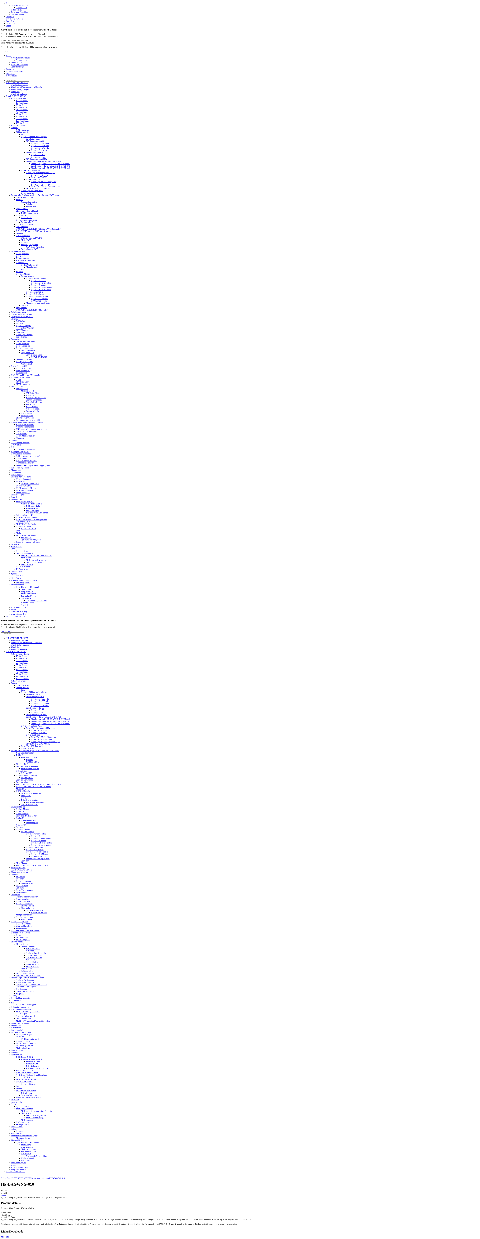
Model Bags (26, 589)
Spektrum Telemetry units (31, 540)
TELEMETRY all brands (26, 535)
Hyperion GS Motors (39, 299)
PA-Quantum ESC (23, 486)
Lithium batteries (22, 132)
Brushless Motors (18, 251)
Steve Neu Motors (18, 578)
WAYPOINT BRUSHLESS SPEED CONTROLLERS (38, 229)
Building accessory (18, 312)
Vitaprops (20, 438)
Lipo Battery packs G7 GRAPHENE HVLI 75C (50, 166)
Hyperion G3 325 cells (40, 143)
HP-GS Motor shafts (39, 301)
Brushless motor (27, 276)
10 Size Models (22, 101)
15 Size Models (22, 103)
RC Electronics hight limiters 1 (28, 456)
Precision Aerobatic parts (21, 477)
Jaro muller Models (28, 596)
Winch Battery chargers (20, 89)
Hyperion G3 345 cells (40, 148)
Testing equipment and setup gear (24, 580)
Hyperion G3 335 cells (40, 146)
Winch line (15, 92)
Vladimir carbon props (25, 427)
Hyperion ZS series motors (41, 287)
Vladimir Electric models (36, 398)
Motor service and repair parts (38, 303)
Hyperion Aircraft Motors (36, 278)
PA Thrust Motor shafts (30, 483)
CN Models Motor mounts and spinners (31, 429)
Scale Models (16, 546)
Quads (18, 380)
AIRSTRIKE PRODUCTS (17, 83)
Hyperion (24, 242)
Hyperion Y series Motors (41, 290)
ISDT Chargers (22, 330)
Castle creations (22, 227)
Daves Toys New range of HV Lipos (40, 173)
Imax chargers (21, 337)
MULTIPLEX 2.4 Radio (26, 524)
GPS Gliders (16, 445)
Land (18, 531)
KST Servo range (23, 567)
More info (5, 1237)
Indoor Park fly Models (20, 468)
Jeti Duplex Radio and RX (31, 504)
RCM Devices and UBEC (31, 238)
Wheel (13, 609)
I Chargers (20, 323)
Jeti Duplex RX (32, 508)
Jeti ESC (19, 200)
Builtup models (27, 415)
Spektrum (20, 332)
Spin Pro (29, 204)
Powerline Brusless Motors (26, 260)
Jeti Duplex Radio (33, 506)
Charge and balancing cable (22, 317)
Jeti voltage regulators (29, 245)
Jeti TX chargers (32, 510)
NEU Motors (21, 269)
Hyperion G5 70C (38, 157)
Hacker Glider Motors (29, 265)
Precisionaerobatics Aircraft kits (28, 420)
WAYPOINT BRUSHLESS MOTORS (32, 310)
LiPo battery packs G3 (35, 141)
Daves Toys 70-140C (39, 175)
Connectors (15, 339)
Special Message (17, 14)
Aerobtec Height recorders (26, 460)
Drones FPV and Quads (20, 377)
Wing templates (27, 591)
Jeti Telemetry (26, 537)
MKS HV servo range (35, 562)
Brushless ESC (27, 222)
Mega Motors (21, 308)
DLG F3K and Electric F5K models (25, 375)
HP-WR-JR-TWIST (39, 357)
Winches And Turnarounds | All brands (26, 87)
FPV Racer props (23, 384)
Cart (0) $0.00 (6, 631)
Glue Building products (20, 442)
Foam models (26, 413)
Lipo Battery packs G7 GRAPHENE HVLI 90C (50, 168)
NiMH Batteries (22, 130)
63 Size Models (22, 114)
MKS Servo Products (24, 553)
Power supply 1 (17, 474)
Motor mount (16, 470)
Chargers (14, 319)
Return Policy (16, 10)
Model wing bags (23, 492)
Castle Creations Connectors (27, 341)
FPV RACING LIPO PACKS (38, 188)
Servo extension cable (34, 355)
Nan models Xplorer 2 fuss (36, 600)
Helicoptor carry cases (19, 451)
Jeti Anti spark (26, 364)
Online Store (6, 1178)
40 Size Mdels (21, 112)
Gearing (14, 440)
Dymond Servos (22, 551)
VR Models (30, 395)
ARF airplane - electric (20, 98)
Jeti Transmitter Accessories (37, 513)
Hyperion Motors (23, 274)
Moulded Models (27, 391)
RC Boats (15, 544)
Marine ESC (21, 233)
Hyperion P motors (38, 281)
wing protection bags (19, 612)
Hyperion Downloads (14, 19)
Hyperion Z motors (38, 285)
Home (8, 3)
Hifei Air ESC (21, 215)
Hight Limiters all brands (21, 454)
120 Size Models (22, 121)
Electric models (17, 386)
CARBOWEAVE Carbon (21, 314)
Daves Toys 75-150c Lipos (41, 184)
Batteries (14, 128)
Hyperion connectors (24, 348)
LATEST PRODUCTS (15, 616)
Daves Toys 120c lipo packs (32, 191)
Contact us (10, 16)
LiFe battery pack (33, 139)
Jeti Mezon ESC (32, 206)
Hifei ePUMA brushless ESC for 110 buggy (33, 231)
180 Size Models (22, 123)
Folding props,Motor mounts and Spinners (27, 422)
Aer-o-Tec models (33, 409)
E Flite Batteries (27, 193)
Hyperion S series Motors (41, 283)
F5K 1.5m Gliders (33, 393)
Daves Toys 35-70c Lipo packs (43, 182)
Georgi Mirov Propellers (25, 436)
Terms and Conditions (19, 12)
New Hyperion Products (20, 5)
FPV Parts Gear (22, 382)
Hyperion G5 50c (38, 155)
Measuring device (23, 582)
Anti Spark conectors (24, 362)
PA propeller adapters (24, 479)
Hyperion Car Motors (34, 292)
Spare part (25, 305)
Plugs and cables (27, 353)
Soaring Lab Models (34, 400)
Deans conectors (22, 344)
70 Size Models (22, 116)
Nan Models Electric (34, 402)
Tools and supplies (18, 607)
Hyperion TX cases (28, 528)
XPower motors (22, 258)
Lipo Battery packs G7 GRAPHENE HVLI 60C (50, 164)
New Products (11, 23)
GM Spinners (21, 433)
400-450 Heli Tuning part (26, 449)
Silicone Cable (16, 571)
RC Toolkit (20, 321)
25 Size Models (22, 107)
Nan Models (26, 598)
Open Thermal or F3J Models (27, 587)
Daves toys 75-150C (39, 177)
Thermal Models (17, 585)
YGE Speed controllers (25, 197)
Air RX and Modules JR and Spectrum (31, 519)
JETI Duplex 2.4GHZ (25, 501)
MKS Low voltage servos (36, 560)
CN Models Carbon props (26, 431)
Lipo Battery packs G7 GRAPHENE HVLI (43, 161)
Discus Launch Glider (19, 366)
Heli (12, 447)
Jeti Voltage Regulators (35, 247)
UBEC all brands (23, 236)
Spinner (14, 573)
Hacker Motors (22, 263)
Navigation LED (17, 472)
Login (8, 25)
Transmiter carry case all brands (28, 542)
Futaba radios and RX (24, 515)
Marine (19, 533)
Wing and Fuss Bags (24, 371)
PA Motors (20, 481)
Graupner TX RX (23, 522)
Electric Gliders (22, 389)
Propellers (15, 497)
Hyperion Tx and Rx (24, 526)
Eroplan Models (32, 411)
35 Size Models (22, 110)
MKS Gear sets (27, 564)
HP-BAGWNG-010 (57, 1178)
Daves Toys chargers (24, 335)
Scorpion (19, 272)
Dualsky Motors (22, 254)
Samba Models (32, 407)
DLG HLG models (23, 368)
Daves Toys (20, 256)
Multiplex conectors (24, 359)
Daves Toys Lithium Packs (31, 170)
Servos (13, 549)
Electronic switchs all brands (27, 211)
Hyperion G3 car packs (40, 150)
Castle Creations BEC (29, 249)
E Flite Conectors (23, 346)
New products (21, 7)
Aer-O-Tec (25, 605)
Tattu (23, 134)
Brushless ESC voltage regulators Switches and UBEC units (35, 195)
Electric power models (25, 418)
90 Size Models (22, 119)
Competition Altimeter (25, 463)
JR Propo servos (22, 569)
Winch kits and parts (19, 94)
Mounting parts (32, 267)
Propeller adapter (17, 495)
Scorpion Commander (24, 224)
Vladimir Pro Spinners (25, 424)
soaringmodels (21, 373)
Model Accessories (28, 594)
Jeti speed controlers (29, 202)
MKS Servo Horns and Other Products (36, 555)
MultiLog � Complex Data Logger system (33, 465)
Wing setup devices (18, 614)
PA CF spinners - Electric (26, 488)
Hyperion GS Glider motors (37, 296)
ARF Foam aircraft (18, 125)
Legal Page (10, 21)
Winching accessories (19, 85)
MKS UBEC (26, 240)
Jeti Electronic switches (30, 213)
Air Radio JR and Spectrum (27, 517)
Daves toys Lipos (33, 179)
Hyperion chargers (23, 326)
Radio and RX (16, 499)
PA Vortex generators (24, 490)
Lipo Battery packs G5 (35, 152)
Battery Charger (27, 328)
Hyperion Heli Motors (35, 294)
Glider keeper (21, 458)
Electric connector (28, 350)
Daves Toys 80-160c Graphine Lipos (45, 186)
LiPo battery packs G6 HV (36, 159)
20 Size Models (22, 105)
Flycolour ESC (22, 209)
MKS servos (26, 558)
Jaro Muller (30, 404)
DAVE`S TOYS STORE (16, 96)
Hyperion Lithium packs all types (34, 137)
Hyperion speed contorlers (26, 220)
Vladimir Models (27, 603)
